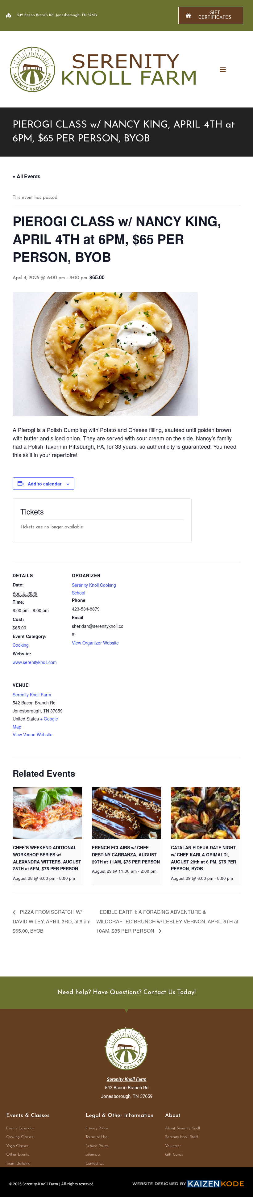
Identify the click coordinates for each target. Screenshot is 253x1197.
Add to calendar (44, 484)
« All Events (26, 176)
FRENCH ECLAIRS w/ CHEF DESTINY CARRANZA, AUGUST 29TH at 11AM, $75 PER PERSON (126, 854)
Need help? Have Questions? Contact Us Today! (126, 992)
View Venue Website (32, 734)
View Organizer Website (95, 643)
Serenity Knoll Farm (32, 694)
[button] (223, 69)
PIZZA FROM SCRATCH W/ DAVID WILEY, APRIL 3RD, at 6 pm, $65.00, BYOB (52, 921)
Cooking (21, 645)
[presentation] (47, 813)
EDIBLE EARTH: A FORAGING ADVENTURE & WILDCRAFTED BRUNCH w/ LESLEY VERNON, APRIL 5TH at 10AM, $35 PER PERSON (167, 921)
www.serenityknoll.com (35, 662)
